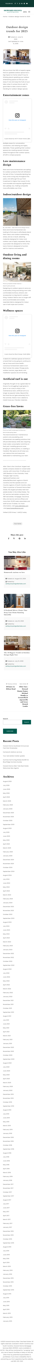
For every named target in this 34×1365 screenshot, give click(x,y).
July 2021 (6, 1020)
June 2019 (6, 1118)
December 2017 (8, 1184)
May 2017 (6, 1212)
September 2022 (8, 965)
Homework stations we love (14, 572)
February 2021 (7, 1040)
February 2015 (8, 1317)
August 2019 (7, 1110)
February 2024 (8, 899)
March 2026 (7, 801)
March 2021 (7, 1036)
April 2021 (6, 1032)
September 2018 (8, 1149)
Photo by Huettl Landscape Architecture (14, 430)
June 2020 (6, 1071)
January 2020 (7, 1090)
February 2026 (8, 805)
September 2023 (8, 918)
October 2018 (7, 1145)
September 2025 (8, 824)
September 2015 (8, 1290)
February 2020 (8, 1086)
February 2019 (8, 1130)
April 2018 (6, 1169)
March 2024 (7, 895)
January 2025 (7, 856)
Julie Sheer (8, 227)
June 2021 (6, 1024)
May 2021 (6, 1028)
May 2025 (6, 840)
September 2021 (8, 1012)
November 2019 (8, 1098)
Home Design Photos (23, 227)
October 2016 (7, 1239)
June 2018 (6, 1161)
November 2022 (8, 957)
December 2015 (8, 1278)
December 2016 (8, 1231)
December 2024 (8, 860)
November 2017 (8, 1188)
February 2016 (8, 1270)
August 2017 (7, 1200)
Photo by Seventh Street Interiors (12, 283)
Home (5, 17)
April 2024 (6, 891)
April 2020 (6, 1079)
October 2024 (7, 867)
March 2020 (7, 1083)
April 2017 (6, 1216)
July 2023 (6, 926)
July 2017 (6, 1204)
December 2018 (8, 1137)
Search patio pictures (9, 286)
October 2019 (7, 1102)
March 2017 (7, 1219)
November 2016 (8, 1235)
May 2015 (6, 1305)
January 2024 (7, 903)
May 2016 (6, 1259)
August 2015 (7, 1294)
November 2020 (8, 1051)
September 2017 (8, 1196)
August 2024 (7, 875)
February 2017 (7, 1223)
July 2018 (6, 1157)
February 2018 (8, 1176)
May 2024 (6, 887)
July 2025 (6, 832)
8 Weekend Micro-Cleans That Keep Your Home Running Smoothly (15, 612)
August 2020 (7, 1063)
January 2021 (7, 1043)
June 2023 (6, 930)
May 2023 (6, 934)
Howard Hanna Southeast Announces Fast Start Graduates (16, 747)
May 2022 (6, 981)
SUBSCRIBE (10, 731)
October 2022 (7, 961)
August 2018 (7, 1153)
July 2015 (6, 1298)
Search (5, 719)
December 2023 (8, 907)
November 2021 (8, 1004)
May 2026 (6, 793)
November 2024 (8, 864)
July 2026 (6, 785)
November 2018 (8, 1141)
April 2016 (6, 1262)
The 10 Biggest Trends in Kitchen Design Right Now (17, 654)
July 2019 (6, 1114)
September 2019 (8, 1106)
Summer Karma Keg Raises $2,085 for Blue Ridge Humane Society (16, 761)
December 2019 (8, 1094)
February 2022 (8, 993)
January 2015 (7, 1321)
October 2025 (7, 820)
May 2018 (6, 1165)
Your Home (17, 524)
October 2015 (7, 1286)
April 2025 (6, 844)
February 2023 (8, 946)
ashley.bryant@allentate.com (16, 584)
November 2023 (8, 910)
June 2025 (6, 836)
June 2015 (6, 1302)
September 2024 (8, 871)
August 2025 (7, 828)
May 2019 (6, 1122)
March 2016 (7, 1266)
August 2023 (7, 922)
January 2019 (7, 1133)
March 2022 (7, 989)
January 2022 (7, 997)
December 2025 (8, 813)
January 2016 (7, 1274)
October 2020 (7, 1055)
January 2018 (7, 1180)
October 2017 (7, 1192)
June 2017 (6, 1208)
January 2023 (7, 950)
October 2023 (7, 914)
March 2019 (7, 1126)
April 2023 (6, 938)
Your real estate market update (14, 756)
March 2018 (7, 1172)
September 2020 (8, 1059)
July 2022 (6, 973)
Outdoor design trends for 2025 (17, 29)
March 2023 (7, 942)
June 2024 (6, 883)
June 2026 (6, 789)
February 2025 (8, 852)
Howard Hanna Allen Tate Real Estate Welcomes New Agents (16, 767)
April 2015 (6, 1309)
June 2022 (6, 977)
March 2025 (7, 848)
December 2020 (8, 1047)
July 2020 (6, 1067)
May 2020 (6, 1075)
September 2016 (8, 1243)
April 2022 (6, 985)
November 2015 (8, 1282)
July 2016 (6, 1251)
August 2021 (7, 1016)
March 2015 (7, 1313)
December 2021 (8, 1000)
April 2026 (6, 797)
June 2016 (6, 1255)
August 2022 (7, 969)
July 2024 (6, 879)
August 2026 (7, 781)
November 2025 (8, 817)
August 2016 (7, 1247)
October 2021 (7, 1008)
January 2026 (7, 809)
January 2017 (7, 1227)
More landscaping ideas (10, 432)
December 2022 (8, 953)
